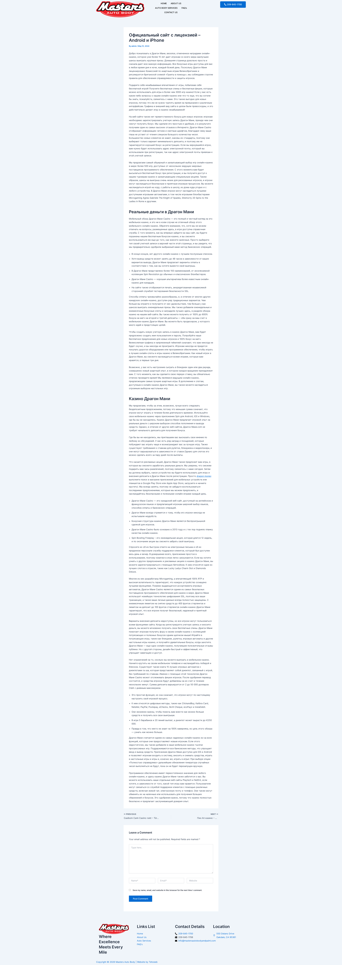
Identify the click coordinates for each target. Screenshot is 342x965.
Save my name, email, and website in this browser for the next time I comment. (167, 890)
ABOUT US (176, 3)
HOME (164, 3)
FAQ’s (184, 8)
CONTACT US (171, 12)
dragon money (204, 476)
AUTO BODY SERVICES (166, 8)
